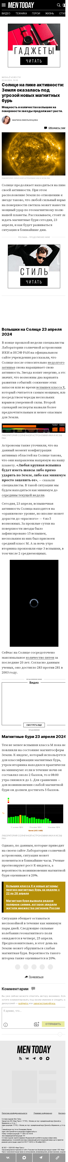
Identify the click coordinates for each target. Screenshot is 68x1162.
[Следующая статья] (34, 1034)
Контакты (62, 1113)
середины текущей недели (23, 495)
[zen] (41, 1058)
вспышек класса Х (50, 387)
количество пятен (40, 658)
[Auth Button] (64, 5)
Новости (16, 77)
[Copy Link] (57, 1157)
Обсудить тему (57, 127)
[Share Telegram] (40, 1157)
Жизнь (5, 77)
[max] (47, 1058)
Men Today (21, 5)
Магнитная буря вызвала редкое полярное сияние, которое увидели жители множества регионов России (33, 904)
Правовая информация (43, 1113)
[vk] (27, 1058)
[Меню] (4, 5)
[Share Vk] (8, 1157)
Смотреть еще (34, 725)
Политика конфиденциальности (14, 1113)
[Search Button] (59, 5)
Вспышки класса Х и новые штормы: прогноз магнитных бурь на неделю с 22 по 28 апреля (33, 889)
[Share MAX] (24, 1157)
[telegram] (34, 1058)
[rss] (20, 1058)
